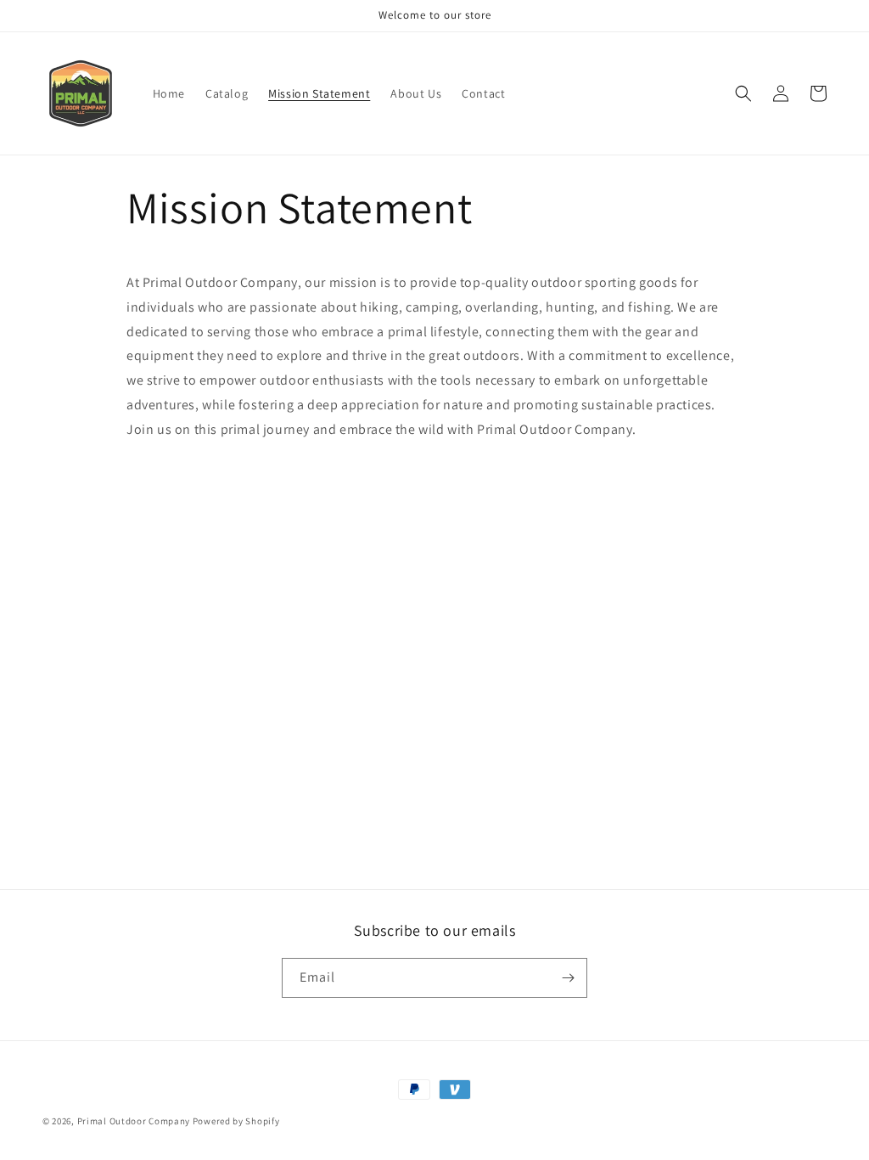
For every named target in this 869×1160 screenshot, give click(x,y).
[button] (743, 93)
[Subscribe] (567, 978)
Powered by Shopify (236, 1121)
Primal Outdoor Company (133, 1121)
